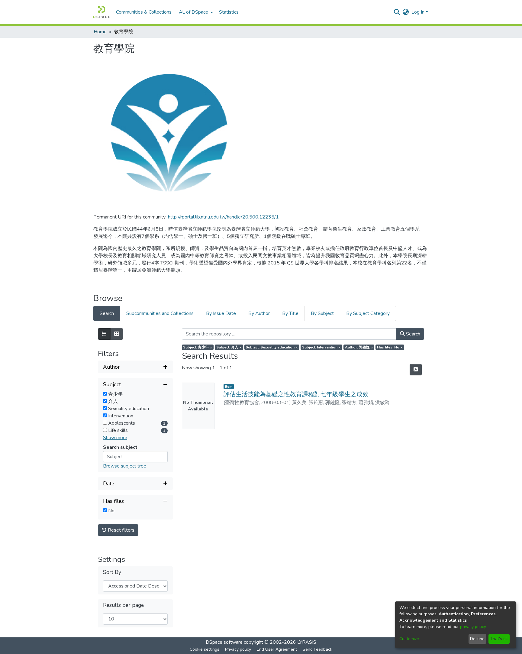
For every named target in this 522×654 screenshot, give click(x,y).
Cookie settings (204, 649)
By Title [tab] (290, 313)
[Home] (101, 12)
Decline (477, 639)
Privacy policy (238, 649)
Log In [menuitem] (417, 12)
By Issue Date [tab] (221, 313)
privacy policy (473, 627)
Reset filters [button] (120, 530)
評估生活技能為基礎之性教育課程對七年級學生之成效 (296, 394)
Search (412, 334)
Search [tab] (107, 313)
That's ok (499, 639)
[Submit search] (397, 12)
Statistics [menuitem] (229, 12)
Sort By (112, 572)
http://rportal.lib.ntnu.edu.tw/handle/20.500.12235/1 (223, 217)
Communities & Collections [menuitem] (144, 12)
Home (100, 31)
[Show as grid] (116, 334)
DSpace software (224, 642)
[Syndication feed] (416, 369)
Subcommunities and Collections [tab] (160, 313)
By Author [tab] (259, 313)
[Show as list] (104, 334)
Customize (409, 639)
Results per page (123, 605)
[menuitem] (195, 12)
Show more (115, 437)
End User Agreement (277, 649)
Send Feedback (317, 649)
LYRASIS (306, 642)
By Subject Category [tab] (368, 313)
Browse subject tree (124, 466)
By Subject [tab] (322, 313)
